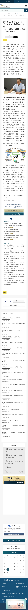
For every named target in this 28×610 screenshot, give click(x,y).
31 (20, 557)
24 (7, 569)
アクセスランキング (14, 540)
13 (17, 563)
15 (23, 563)
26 (4, 557)
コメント (9, 301)
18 (10, 566)
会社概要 (4, 583)
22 (23, 566)
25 (10, 569)
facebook (19, 301)
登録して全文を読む (13, 210)
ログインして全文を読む (13, 214)
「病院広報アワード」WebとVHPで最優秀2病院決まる (14, 462)
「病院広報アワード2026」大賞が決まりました (14, 450)
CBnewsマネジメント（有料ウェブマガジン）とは (13, 593)
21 (20, 566)
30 (17, 557)
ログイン (21, 1)
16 (4, 566)
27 (7, 557)
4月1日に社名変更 (9, 467)
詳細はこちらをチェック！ (14, 534)
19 (14, 566)
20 (17, 566)
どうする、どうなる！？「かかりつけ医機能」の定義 (14, 16)
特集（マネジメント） (12, 13)
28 (10, 557)
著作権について (5, 586)
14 (20, 563)
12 (14, 563)
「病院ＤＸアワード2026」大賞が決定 (14, 471)
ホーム (5, 13)
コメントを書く (14, 305)
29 (14, 557)
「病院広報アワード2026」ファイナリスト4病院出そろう (14, 456)
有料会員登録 (7, 1)
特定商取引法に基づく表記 (8, 596)
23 (4, 569)
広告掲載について (6, 590)
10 (7, 563)
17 (7, 566)
